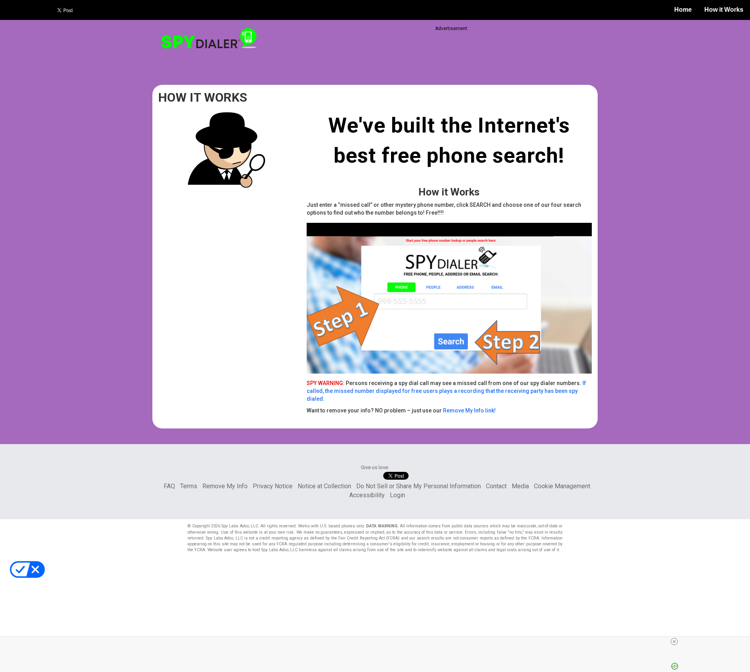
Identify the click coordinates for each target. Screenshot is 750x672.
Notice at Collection (324, 486)
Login (397, 495)
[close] (674, 641)
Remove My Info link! (469, 410)
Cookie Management (562, 486)
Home (683, 9)
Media (520, 486)
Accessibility (367, 495)
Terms (188, 486)
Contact (496, 486)
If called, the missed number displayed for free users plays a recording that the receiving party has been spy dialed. (446, 391)
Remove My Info (225, 486)
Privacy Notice (273, 486)
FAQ (169, 486)
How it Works (723, 9)
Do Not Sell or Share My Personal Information (418, 486)
